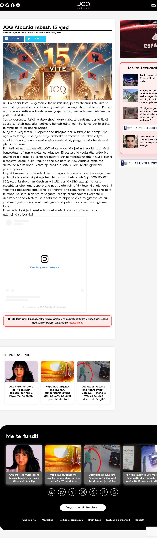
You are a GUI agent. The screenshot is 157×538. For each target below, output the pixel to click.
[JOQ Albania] (86, 6)
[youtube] (51, 492)
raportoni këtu (75, 323)
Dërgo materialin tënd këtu (81, 507)
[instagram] (83, 492)
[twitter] (62, 492)
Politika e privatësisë (71, 520)
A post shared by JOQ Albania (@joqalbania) (44, 307)
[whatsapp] (93, 492)
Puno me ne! (28, 520)
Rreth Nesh (94, 520)
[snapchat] (114, 492)
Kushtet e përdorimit (118, 520)
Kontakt (139, 520)
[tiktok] (104, 492)
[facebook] (72, 492)
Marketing (47, 520)
